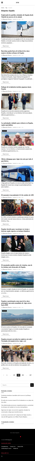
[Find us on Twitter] (1, 456)
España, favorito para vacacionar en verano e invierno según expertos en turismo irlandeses (15, 230)
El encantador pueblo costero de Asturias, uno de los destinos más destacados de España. (16, 266)
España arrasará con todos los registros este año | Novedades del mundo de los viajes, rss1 (16, 340)
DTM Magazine (8, 439)
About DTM (20, 446)
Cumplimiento (4, 446)
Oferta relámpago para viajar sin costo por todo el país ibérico (17, 160)
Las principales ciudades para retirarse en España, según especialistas (17, 124)
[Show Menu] (2, 2)
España (10, 7)
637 (30, 375)
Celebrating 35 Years (6, 448)
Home (2, 7)
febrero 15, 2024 (17, 55)
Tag (6, 7)
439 (23, 375)
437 (14, 375)
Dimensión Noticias (7, 19)
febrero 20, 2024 (17, 91)
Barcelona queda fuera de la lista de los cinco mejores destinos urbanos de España (15, 52)
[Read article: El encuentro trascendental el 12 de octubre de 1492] (17, 207)
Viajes (4, 22)
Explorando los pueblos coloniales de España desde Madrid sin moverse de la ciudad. (17, 16)
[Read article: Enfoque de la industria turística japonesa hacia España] (17, 101)
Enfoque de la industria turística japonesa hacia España (16, 88)
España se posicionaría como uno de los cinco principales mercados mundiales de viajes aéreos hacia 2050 (16, 303)
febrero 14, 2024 (17, 269)
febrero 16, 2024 (17, 19)
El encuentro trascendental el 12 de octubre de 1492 (17, 195)
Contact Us (12, 446)
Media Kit (15, 448)
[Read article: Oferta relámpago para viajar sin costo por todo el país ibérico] (17, 173)
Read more (6, 46)
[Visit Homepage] (17, 2)
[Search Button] (33, 2)
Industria (5, 94)
